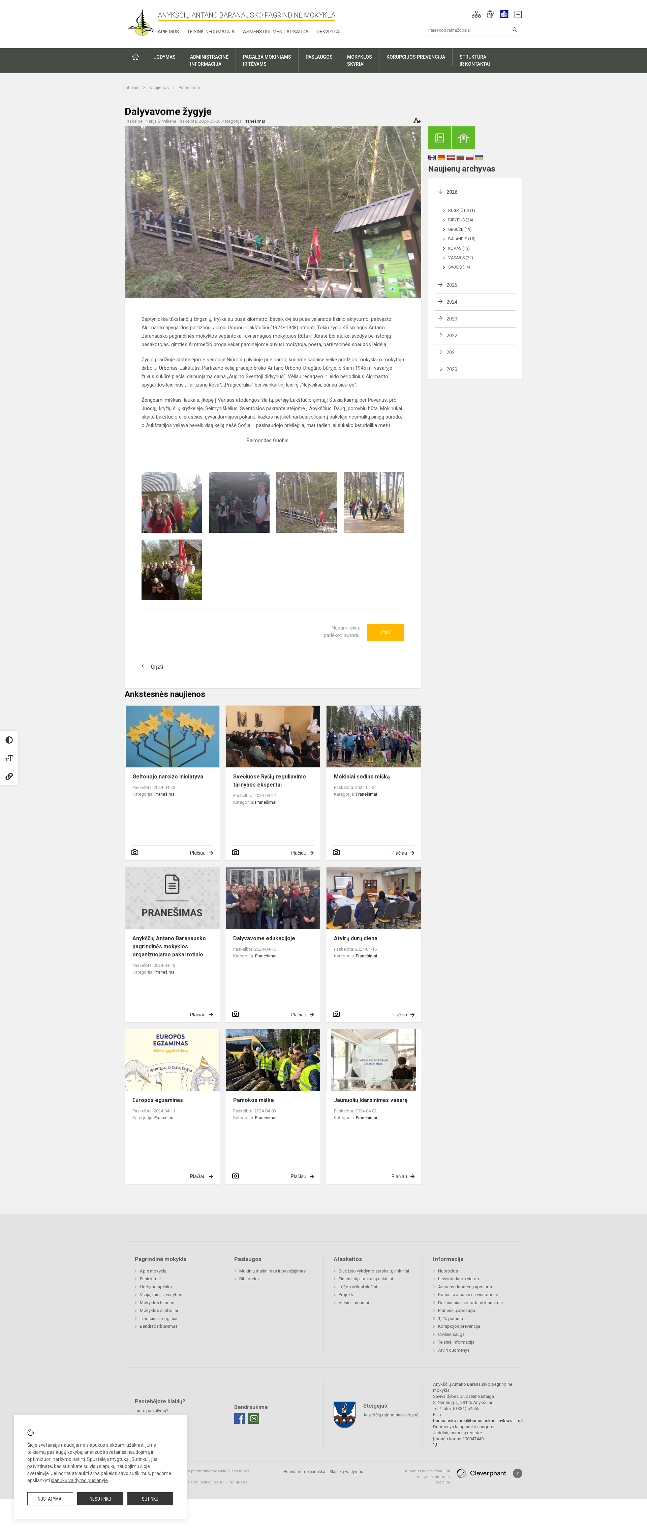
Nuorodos (448, 1271)
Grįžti (157, 667)
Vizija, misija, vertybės (161, 1294)
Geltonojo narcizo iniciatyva (167, 776)
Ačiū (386, 633)
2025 (451, 285)
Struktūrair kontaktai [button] (475, 60)
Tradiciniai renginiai (158, 1318)
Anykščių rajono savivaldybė (391, 1414)
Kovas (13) (459, 248)
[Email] (253, 1418)
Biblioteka (249, 1278)
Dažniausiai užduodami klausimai (470, 1302)
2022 (451, 335)
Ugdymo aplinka (156, 1286)
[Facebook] (239, 1418)
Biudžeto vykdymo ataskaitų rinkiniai (374, 1271)
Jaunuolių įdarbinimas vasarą (371, 1100)
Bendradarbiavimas (159, 1326)
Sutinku (150, 1499)
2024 (451, 302)
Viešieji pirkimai (354, 1302)
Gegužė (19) (460, 229)
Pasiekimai (150, 1278)
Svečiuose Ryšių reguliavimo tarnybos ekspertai (269, 780)
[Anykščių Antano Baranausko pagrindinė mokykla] (141, 23)
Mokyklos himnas (157, 1302)
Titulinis (133, 87)
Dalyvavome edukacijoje (264, 938)
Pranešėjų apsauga (456, 1310)
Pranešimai (189, 87)
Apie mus (168, 31)
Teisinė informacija (211, 31)
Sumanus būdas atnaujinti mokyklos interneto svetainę (427, 1476)
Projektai (347, 1294)
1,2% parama (450, 1318)
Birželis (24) (460, 220)
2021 (451, 352)
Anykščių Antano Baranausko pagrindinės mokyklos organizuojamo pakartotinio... (169, 946)
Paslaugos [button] (319, 57)
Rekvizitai (328, 31)
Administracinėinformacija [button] (209, 60)
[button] (476, 14)
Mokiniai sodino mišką (362, 776)
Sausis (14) (459, 267)
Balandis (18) (461, 239)
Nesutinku (100, 1499)
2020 (451, 369)
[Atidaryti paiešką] (515, 29)
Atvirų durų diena (355, 938)
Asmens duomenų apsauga (276, 31)
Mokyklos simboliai (159, 1310)
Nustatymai (50, 1499)
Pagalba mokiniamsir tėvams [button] (267, 60)
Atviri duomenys (453, 1350)
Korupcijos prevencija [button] (416, 57)
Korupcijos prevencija (459, 1326)
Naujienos (159, 87)
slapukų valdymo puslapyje (79, 1480)
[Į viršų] (517, 1473)
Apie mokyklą (153, 1271)
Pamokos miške (253, 1100)
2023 (451, 318)
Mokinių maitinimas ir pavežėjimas (272, 1271)
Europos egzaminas (157, 1100)
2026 (451, 192)
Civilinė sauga (451, 1334)
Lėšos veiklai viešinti (358, 1286)
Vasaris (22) (460, 257)
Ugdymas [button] (164, 57)
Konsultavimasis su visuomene (468, 1294)
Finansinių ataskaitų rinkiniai (366, 1278)
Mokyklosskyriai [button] (359, 60)
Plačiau (198, 853)
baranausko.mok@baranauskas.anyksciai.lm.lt (478, 1420)
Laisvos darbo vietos (458, 1278)
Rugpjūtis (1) (461, 210)
